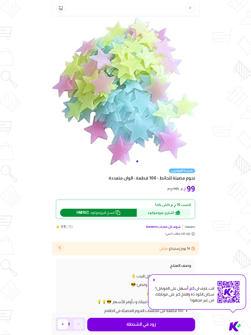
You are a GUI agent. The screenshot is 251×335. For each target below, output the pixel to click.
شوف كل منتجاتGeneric (163, 227)
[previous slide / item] (55, 91)
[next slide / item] (195, 91)
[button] (114, 161)
